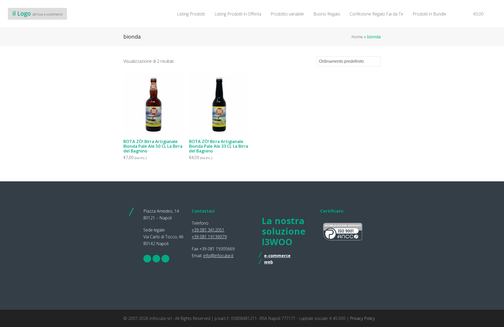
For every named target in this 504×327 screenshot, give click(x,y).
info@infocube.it (218, 256)
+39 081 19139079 (209, 237)
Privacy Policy (362, 318)
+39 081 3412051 (208, 230)
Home (357, 37)
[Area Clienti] (457, 13)
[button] (476, 13)
